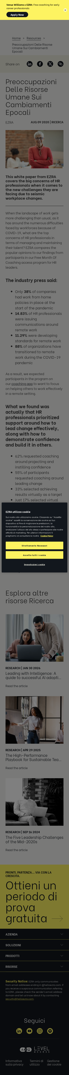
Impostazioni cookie (34, 564)
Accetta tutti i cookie (34, 554)
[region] (34, 538)
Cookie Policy (46, 535)
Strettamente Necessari (34, 545)
